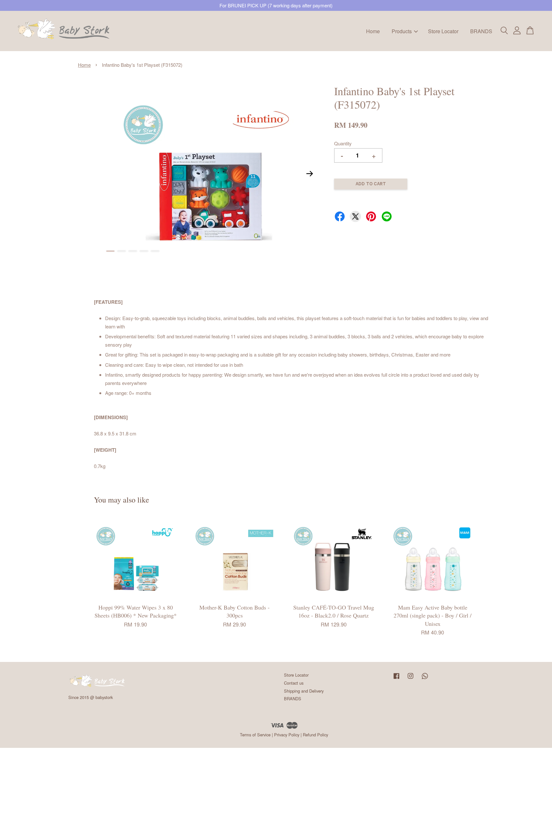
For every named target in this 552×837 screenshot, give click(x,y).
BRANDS (481, 31)
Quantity (343, 143)
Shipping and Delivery (304, 691)
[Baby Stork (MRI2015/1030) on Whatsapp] (424, 679)
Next (310, 174)
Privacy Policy (286, 735)
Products (402, 31)
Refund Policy (315, 735)
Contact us (293, 683)
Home (373, 31)
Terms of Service (255, 735)
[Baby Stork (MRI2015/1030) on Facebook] (396, 679)
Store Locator (443, 31)
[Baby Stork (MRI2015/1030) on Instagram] (410, 679)
